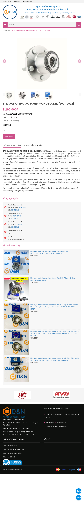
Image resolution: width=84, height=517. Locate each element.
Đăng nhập (7, 1)
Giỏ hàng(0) (28, 1)
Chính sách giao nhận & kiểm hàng (14, 449)
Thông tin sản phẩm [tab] (12, 145)
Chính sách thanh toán (10, 445)
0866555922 (15, 227)
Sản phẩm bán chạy (11, 245)
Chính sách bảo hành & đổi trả (12, 453)
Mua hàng (9, 136)
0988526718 (22, 207)
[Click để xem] (42, 63)
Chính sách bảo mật (9, 457)
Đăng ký (17, 1)
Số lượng (7, 125)
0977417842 (17, 216)
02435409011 (18, 224)
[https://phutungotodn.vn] (21, 412)
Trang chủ (6, 30)
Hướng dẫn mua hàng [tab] (33, 145)
